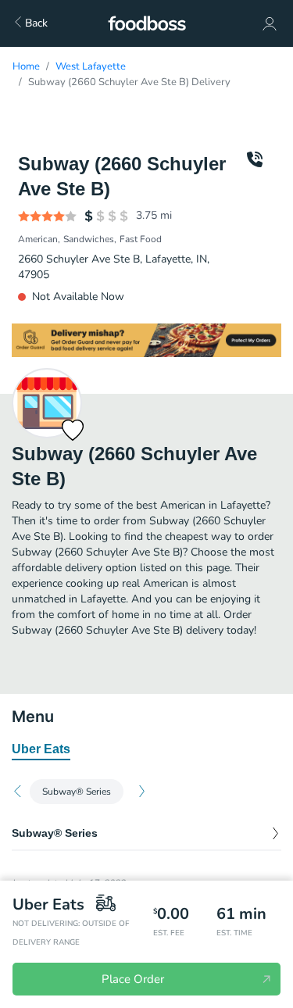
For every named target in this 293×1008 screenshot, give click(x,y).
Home (26, 66)
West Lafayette (90, 66)
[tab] (41, 750)
